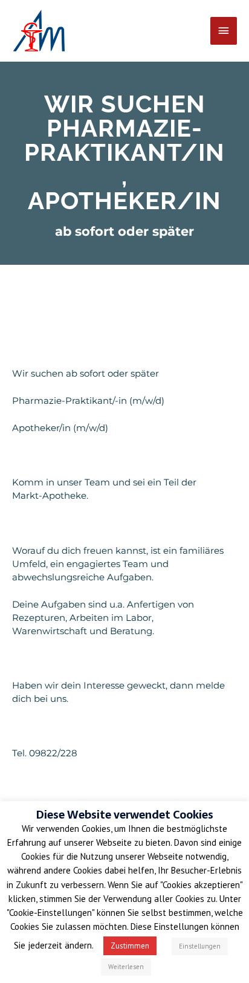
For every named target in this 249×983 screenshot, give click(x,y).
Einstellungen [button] (200, 946)
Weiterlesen (126, 966)
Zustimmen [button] (130, 946)
